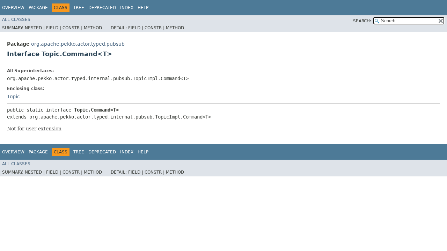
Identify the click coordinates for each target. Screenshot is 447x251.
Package (38, 7)
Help (143, 7)
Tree (78, 7)
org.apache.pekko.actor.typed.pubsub (78, 44)
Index (126, 7)
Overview (13, 7)
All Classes (16, 19)
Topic (13, 96)
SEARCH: (362, 20)
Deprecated (102, 7)
